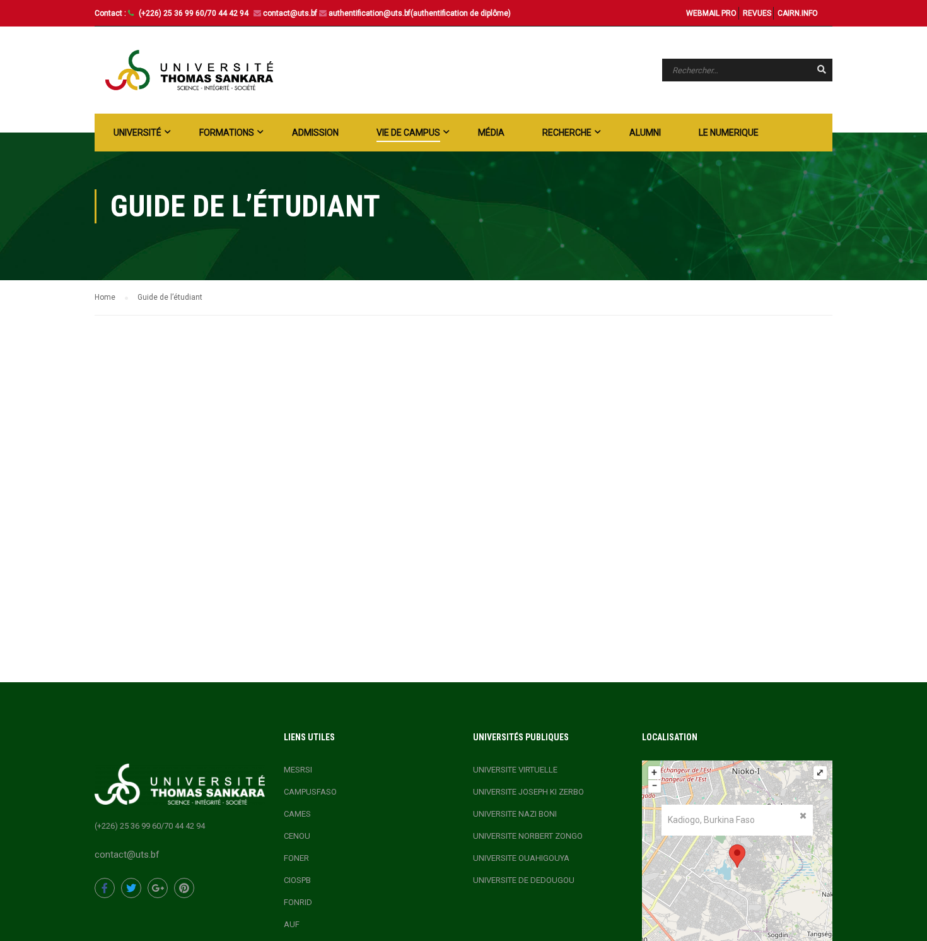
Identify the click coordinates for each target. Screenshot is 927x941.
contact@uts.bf (290, 13)
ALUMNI (645, 132)
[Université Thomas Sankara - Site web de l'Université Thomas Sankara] (189, 70)
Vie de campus (408, 132)
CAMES (297, 814)
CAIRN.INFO (798, 13)
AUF (292, 924)
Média (491, 132)
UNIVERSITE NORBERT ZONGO (528, 836)
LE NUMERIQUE (729, 132)
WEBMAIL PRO (711, 13)
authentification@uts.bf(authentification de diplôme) (420, 13)
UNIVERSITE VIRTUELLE (515, 769)
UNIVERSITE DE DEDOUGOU (523, 880)
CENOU (297, 836)
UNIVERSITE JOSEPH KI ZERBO (528, 791)
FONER (296, 858)
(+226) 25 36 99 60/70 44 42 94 (194, 13)
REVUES (757, 13)
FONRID (298, 902)
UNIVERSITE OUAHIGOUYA (521, 858)
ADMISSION (315, 132)
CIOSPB (297, 880)
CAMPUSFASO (310, 791)
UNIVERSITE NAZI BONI (515, 814)
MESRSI (298, 769)
